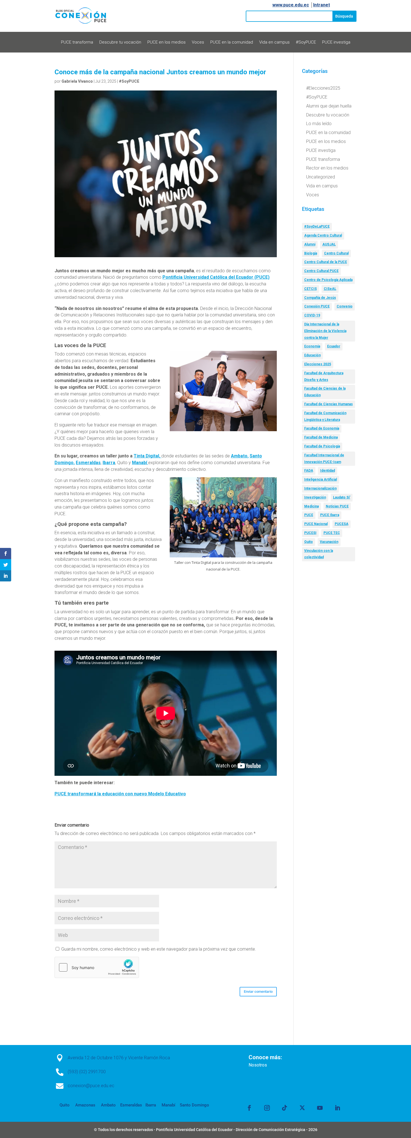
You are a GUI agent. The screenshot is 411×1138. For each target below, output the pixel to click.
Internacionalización (320, 488)
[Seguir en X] (302, 1107)
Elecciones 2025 (317, 364)
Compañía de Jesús (320, 298)
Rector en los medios (327, 168)
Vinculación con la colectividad (318, 554)
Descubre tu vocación (120, 42)
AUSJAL (329, 244)
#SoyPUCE (306, 42)
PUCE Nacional (316, 524)
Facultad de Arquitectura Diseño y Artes (323, 376)
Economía (312, 346)
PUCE (308, 515)
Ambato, (240, 456)
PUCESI (310, 533)
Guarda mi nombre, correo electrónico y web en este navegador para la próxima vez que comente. (158, 949)
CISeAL (330, 289)
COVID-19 (312, 315)
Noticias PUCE (337, 506)
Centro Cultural (336, 253)
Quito (308, 542)
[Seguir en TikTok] (284, 1107)
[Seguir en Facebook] (249, 1107)
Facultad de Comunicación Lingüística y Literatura (325, 416)
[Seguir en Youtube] (319, 1107)
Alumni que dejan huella (328, 106)
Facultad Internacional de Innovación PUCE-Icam (324, 458)
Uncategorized (320, 177)
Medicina (311, 506)
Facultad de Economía (321, 428)
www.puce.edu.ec (290, 5)
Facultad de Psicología (322, 446)
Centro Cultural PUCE (321, 271)
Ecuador (333, 346)
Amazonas (84, 1105)
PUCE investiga (336, 42)
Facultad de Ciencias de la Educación (325, 392)
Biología (310, 253)
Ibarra (109, 462)
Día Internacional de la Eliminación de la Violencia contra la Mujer (325, 331)
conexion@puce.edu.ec (91, 1085)
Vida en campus (274, 42)
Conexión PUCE (317, 306)
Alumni (309, 244)
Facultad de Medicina (321, 437)
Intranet (321, 5)
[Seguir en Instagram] (267, 1107)
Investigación (315, 497)
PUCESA (341, 524)
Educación (312, 355)
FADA (308, 471)
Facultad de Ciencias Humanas (328, 404)
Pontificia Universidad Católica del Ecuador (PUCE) (216, 277)
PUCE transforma (77, 42)
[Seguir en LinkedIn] (337, 1107)
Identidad (327, 471)
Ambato (108, 1105)
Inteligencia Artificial (320, 479)
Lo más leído (319, 123)
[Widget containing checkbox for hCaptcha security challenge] (97, 967)
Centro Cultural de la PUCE (325, 262)
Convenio (345, 306)
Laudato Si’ (341, 497)
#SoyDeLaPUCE (317, 226)
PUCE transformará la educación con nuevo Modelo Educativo (120, 793)
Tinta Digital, (147, 456)
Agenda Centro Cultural (323, 235)
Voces (198, 42)
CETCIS (310, 289)
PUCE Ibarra (329, 515)
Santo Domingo (194, 1105)
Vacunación (329, 542)
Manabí (140, 462)
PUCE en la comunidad (231, 42)
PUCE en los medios (166, 42)
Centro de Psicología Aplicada (328, 280)
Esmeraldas (88, 462)
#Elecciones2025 (323, 88)
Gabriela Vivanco (77, 81)
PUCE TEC (331, 533)
